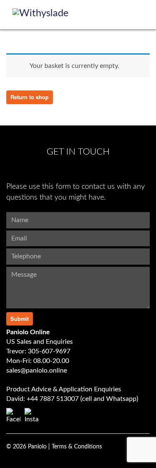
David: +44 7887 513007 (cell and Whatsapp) (72, 398)
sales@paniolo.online (36, 370)
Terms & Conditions (77, 447)
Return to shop (29, 97)
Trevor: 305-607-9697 (38, 351)
